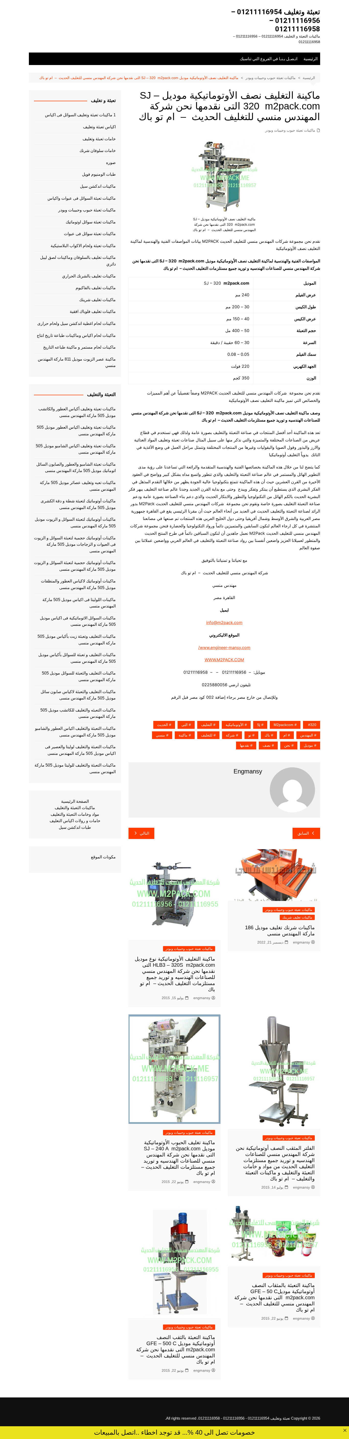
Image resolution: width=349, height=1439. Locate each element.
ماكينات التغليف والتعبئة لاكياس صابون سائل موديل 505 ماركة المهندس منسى (78, 695)
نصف (267, 745)
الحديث (162, 725)
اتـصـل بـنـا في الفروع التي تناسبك (268, 59)
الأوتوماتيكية (234, 725)
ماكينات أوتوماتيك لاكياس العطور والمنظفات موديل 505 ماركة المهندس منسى (78, 584)
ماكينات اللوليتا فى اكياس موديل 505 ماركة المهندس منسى (79, 602)
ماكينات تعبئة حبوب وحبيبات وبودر (290, 130)
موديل (308, 745)
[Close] (345, 1430)
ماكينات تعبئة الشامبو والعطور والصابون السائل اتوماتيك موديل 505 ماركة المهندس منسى (76, 467)
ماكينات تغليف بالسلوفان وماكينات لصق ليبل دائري (78, 260)
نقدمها (244, 745)
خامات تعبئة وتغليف (99, 139)
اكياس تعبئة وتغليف (99, 127)
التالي (144, 833)
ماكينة (183, 735)
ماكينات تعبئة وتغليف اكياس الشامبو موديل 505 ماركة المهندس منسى (76, 449)
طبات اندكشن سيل (75, 827)
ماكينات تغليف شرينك (297, 917)
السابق (303, 833)
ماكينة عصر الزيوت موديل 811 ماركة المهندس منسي (77, 362)
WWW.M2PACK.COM (224, 659)
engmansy (301, 942)
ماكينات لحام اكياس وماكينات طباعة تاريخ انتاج (76, 335)
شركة (230, 735)
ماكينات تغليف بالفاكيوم (96, 288)
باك (267, 735)
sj (258, 725)
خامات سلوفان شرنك (97, 150)
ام (285, 735)
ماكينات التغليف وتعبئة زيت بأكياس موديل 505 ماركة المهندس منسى (77, 639)
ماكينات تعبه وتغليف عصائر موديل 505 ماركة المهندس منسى (78, 485)
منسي (160, 735)
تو (249, 735)
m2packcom (283, 725)
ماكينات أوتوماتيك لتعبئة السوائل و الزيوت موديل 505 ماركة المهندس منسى (75, 522)
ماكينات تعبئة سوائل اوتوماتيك (91, 222)
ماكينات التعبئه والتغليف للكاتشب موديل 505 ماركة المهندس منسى (78, 713)
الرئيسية (311, 59)
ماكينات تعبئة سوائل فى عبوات (90, 234)
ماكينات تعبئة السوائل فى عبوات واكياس (82, 198)
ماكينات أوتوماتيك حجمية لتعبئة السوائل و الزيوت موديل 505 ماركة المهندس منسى (75, 566)
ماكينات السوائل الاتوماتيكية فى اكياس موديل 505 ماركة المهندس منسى (78, 621)
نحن (287, 745)
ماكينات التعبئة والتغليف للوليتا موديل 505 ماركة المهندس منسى (75, 768)
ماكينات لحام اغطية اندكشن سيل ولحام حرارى (76, 323)
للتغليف (206, 735)
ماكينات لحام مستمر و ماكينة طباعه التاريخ (79, 347)
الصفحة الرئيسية (75, 801)
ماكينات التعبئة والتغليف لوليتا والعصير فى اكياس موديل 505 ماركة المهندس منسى (80, 750)
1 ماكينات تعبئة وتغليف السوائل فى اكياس (80, 115)
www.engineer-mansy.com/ (224, 647)
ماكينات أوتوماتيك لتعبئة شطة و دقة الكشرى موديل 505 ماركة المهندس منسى (78, 504)
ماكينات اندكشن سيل (98, 186)
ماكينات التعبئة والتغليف (75, 808)
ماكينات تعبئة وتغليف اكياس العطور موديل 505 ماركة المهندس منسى (76, 430)
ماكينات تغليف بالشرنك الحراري (89, 276)
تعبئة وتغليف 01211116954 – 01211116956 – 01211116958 (275, 20)
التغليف (206, 725)
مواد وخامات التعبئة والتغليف (75, 814)
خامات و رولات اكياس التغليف (75, 821)
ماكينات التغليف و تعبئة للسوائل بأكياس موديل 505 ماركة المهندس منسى (77, 658)
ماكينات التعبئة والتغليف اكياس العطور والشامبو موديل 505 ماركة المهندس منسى (75, 731)
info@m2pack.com (224, 622)
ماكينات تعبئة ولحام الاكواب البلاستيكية (83, 246)
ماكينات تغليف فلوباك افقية (93, 311)
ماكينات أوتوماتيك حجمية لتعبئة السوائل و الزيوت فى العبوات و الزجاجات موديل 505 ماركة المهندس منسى (75, 544)
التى (184, 725)
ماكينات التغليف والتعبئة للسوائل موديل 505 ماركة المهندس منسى (79, 676)
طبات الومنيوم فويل (99, 174)
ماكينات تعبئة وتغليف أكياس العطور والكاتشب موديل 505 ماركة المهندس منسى (77, 412)
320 (313, 725)
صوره (111, 162)
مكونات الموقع (103, 857)
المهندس (306, 735)
